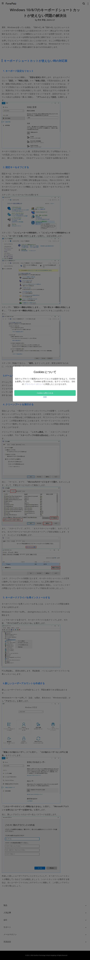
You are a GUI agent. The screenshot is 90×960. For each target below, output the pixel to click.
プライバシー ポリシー (34, 384)
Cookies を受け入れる (45, 393)
